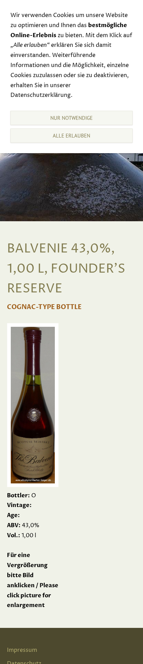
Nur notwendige (71, 118)
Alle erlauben (71, 135)
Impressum (22, 650)
